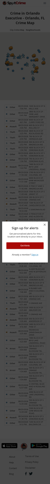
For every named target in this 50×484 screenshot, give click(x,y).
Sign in (34, 254)
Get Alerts (25, 245)
